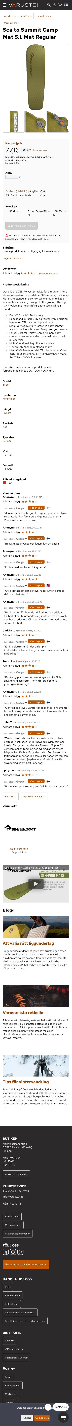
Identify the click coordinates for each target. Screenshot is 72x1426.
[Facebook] (6, 1252)
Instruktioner (11, 1303)
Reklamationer (12, 1295)
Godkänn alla (42, 1417)
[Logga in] (54, 5)
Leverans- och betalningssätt (20, 1312)
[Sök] (49, 5)
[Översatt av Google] (14, 508)
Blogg (8, 1377)
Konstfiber (9, 398)
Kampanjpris (13, 143)
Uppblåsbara (11, 22)
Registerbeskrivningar (16, 1357)
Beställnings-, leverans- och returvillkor (25, 1321)
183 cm (7, 412)
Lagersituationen (13, 258)
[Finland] (66, 5)
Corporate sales (13, 1225)
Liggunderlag (43, 16)
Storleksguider (12, 1385)
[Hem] (24, 5)
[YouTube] (20, 1252)
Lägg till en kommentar (33, 796)
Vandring (26, 16)
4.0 (5, 427)
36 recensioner (48, 273)
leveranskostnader (40, 150)
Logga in (9, 1340)
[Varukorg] (60, 5)
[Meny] (4, 5)
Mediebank (11, 1394)
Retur (8, 1286)
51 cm (6, 384)
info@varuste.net (13, 1196)
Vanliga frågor (12, 1216)
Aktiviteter (10, 16)
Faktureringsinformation (17, 1233)
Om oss (9, 1402)
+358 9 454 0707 (18, 1191)
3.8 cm (7, 441)
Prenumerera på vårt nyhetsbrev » (26, 1264)
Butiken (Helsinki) (16, 191)
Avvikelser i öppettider (16, 1174)
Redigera (26, 1417)
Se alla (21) (10, 796)
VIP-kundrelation (14, 1349)
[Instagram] (13, 1252)
